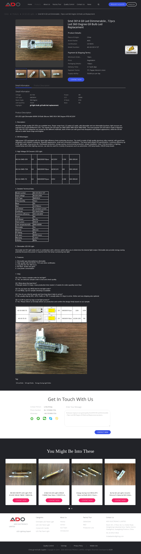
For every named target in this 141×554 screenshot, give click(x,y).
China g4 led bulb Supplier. (38, 550)
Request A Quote (117, 4)
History (62, 522)
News (89, 4)
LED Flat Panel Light (42, 531)
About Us (47, 4)
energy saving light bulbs (43, 383)
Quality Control (69, 4)
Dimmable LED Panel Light (45, 522)
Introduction (64, 531)
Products (38, 4)
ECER (110, 550)
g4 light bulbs (29, 383)
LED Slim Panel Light (43, 525)
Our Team (63, 528)
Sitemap (64, 546)
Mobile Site (94, 546)
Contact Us (81, 4)
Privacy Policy (78, 546)
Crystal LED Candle (42, 528)
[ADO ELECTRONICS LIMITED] (33, 419)
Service (62, 525)
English (131, 4)
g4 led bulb (19, 383)
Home (30, 4)
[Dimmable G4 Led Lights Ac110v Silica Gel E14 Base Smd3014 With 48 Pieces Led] (54, 474)
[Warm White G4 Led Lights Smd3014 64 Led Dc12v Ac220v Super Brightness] (120, 474)
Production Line (88, 528)
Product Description (41, 85)
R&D (84, 525)
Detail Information (22, 85)
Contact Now (76, 79)
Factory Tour (57, 4)
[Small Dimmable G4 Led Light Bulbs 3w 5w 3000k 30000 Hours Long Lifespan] (21, 474)
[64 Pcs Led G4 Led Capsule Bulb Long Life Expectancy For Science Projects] (87, 474)
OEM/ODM (87, 522)
